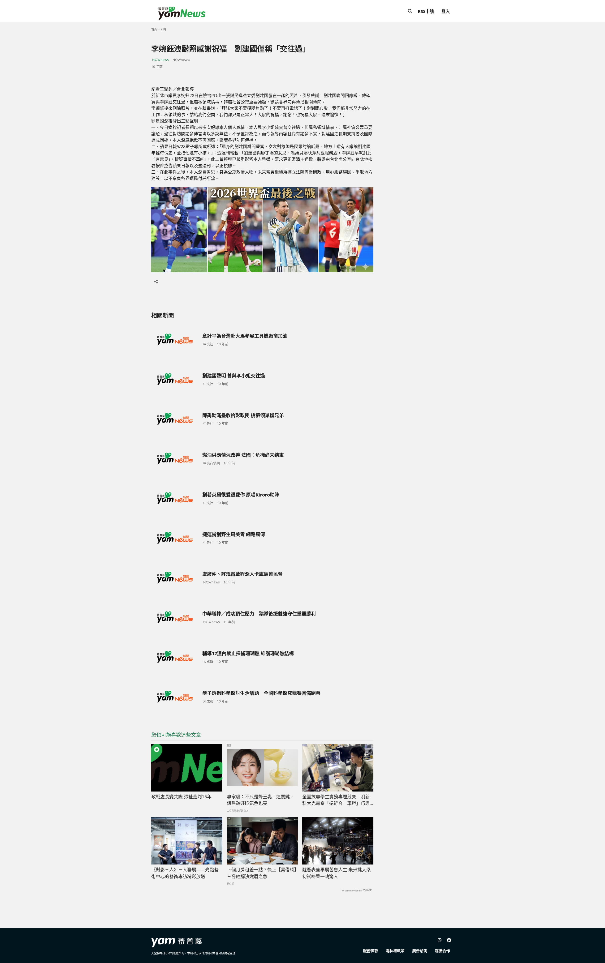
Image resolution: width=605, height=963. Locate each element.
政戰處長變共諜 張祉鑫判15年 (181, 797)
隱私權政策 (395, 950)
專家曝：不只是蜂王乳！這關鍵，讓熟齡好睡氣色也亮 (260, 800)
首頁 (154, 29)
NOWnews (160, 59)
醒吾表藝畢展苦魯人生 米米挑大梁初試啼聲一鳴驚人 (336, 873)
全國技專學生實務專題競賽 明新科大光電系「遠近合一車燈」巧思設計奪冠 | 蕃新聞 (336, 800)
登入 (445, 11)
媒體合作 (442, 950)
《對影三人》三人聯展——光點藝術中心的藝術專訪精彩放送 (185, 873)
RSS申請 (426, 11)
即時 (163, 29)
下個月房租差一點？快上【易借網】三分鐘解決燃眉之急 (262, 873)
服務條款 (370, 950)
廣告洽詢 (419, 950)
